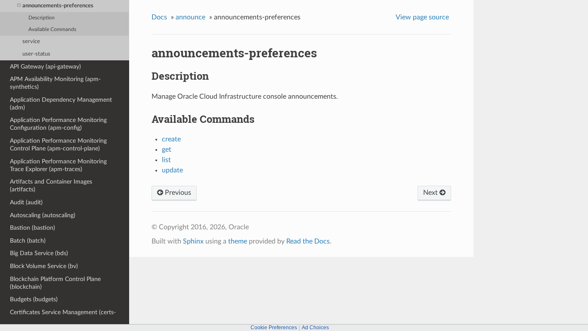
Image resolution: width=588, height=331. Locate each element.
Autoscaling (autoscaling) (42, 215)
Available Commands (52, 29)
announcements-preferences (57, 6)
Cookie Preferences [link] (274, 328)
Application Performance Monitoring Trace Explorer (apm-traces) (58, 165)
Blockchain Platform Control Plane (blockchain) (55, 283)
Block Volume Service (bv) (44, 266)
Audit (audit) (26, 202)
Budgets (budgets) (34, 299)
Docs (159, 17)
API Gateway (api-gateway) (45, 66)
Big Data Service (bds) (39, 253)
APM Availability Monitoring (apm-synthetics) (55, 83)
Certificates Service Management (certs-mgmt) (63, 316)
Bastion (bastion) (32, 228)
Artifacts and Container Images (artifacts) (51, 185)
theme (237, 241)
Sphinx (193, 241)
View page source (422, 17)
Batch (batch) (28, 240)
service (31, 41)
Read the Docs (308, 241)
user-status (36, 54)
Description (41, 18)
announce (190, 17)
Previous (177, 192)
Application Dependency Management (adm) (61, 104)
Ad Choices (315, 328)
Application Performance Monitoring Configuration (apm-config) (58, 124)
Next (431, 192)
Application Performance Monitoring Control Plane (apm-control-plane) (58, 144)
